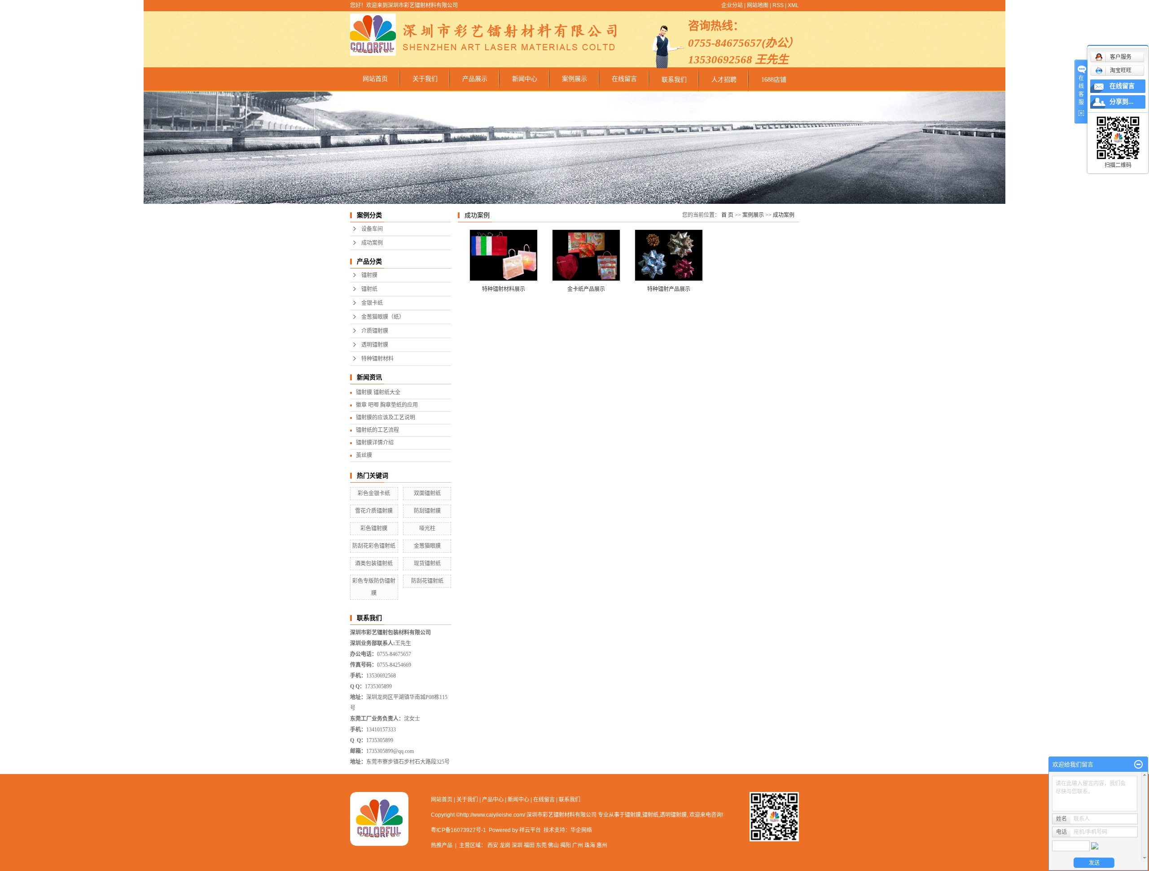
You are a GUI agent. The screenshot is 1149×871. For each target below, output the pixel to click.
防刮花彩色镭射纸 (373, 546)
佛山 (553, 845)
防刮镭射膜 (427, 511)
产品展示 (474, 78)
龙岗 (505, 845)
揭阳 (565, 845)
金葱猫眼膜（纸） (382, 317)
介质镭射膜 (374, 331)
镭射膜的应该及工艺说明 (385, 417)
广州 (577, 845)
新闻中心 (524, 78)
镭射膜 (369, 275)
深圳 (517, 845)
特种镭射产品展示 (668, 289)
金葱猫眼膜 (427, 546)
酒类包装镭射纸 (374, 563)
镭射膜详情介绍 (375, 443)
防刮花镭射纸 (427, 581)
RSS (778, 5)
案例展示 (574, 78)
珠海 (589, 845)
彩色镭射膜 (373, 528)
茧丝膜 (364, 455)
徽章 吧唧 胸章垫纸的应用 (387, 405)
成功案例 (372, 243)
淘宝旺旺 (1120, 70)
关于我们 (425, 78)
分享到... (1122, 101)
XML (793, 5)
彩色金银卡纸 (374, 493)
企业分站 (732, 5)
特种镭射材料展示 (503, 289)
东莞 (541, 845)
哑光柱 (427, 528)
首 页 (727, 215)
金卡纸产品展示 (586, 289)
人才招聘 (724, 79)
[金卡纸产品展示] (586, 255)
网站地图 (757, 5)
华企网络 (581, 830)
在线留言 (624, 78)
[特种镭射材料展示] (503, 255)
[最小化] (1138, 764)
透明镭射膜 (374, 345)
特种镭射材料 (377, 359)
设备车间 (372, 229)
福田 (529, 845)
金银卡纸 (372, 303)
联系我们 (674, 79)
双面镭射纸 (427, 493)
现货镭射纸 (427, 563)
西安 (492, 845)
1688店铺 (773, 79)
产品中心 (493, 799)
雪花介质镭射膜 (374, 511)
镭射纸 (369, 289)
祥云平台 (530, 830)
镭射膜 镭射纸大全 (378, 392)
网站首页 (375, 78)
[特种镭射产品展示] (668, 255)
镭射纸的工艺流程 (377, 430)
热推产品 (441, 845)
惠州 (601, 845)
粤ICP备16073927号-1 (458, 830)
